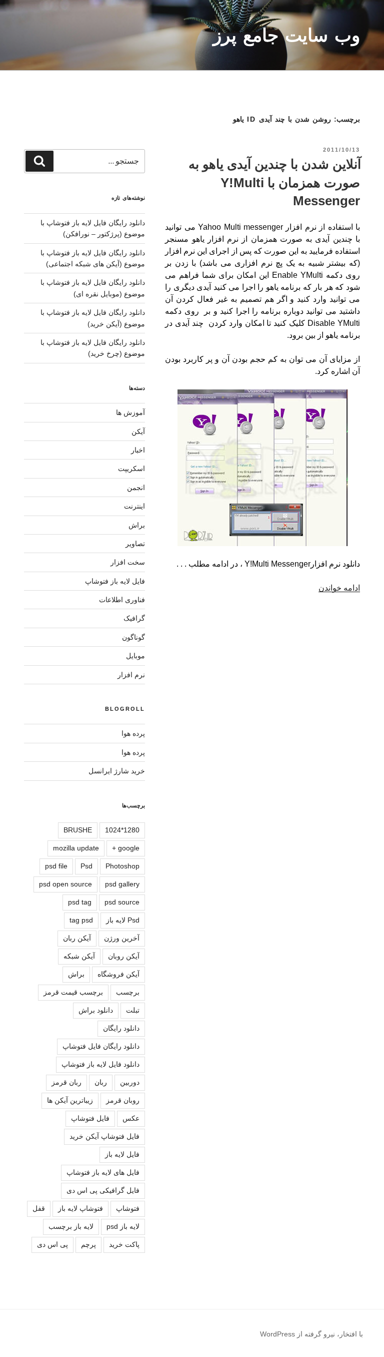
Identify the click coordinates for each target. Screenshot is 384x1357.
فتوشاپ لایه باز (80, 1208)
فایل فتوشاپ (90, 1118)
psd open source (65, 884)
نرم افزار (131, 675)
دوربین (130, 1082)
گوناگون (133, 637)
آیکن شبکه (79, 956)
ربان (100, 1082)
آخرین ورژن (122, 938)
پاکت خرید (124, 1244)
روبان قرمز (123, 1100)
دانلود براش (95, 1010)
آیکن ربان (77, 938)
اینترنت (134, 506)
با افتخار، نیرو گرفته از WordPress (311, 1334)
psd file (56, 866)
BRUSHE (78, 830)
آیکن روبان (124, 956)
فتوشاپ (128, 1208)
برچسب (128, 992)
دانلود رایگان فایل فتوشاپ (101, 1046)
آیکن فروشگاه (119, 974)
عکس (131, 1118)
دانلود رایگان (121, 1028)
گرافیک (134, 618)
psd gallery (122, 884)
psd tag (80, 902)
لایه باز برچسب (71, 1226)
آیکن (138, 431)
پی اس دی (52, 1244)
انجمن (136, 488)
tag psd (81, 920)
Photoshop (123, 866)
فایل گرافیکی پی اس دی (103, 1190)
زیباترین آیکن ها (70, 1100)
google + (126, 848)
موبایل (135, 656)
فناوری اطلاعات (122, 600)
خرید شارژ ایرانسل (116, 771)
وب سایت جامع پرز (286, 35)
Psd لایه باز (123, 920)
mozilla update (76, 848)
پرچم (88, 1244)
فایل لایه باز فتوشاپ (115, 581)
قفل (38, 1208)
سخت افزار (127, 562)
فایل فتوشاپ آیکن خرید (105, 1136)
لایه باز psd (123, 1226)
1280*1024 (122, 830)
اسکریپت (131, 469)
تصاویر (135, 544)
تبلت (133, 1010)
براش (136, 525)
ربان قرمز (67, 1082)
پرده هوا (133, 733)
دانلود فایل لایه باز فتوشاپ (101, 1064)
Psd (86, 866)
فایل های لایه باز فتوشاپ (103, 1172)
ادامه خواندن (339, 588)
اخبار (138, 450)
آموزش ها (130, 412)
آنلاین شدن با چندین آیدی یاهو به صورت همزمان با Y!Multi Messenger (274, 182)
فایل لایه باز (122, 1154)
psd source (122, 902)
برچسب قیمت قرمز (73, 992)
